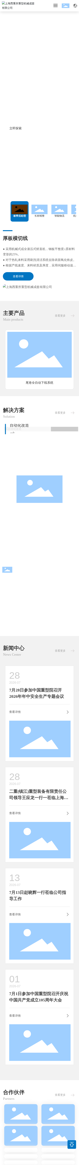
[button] (38, 188)
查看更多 (60, 315)
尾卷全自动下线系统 (39, 382)
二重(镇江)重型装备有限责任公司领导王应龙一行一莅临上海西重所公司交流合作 (38, 797)
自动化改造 (17, 425)
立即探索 (15, 128)
